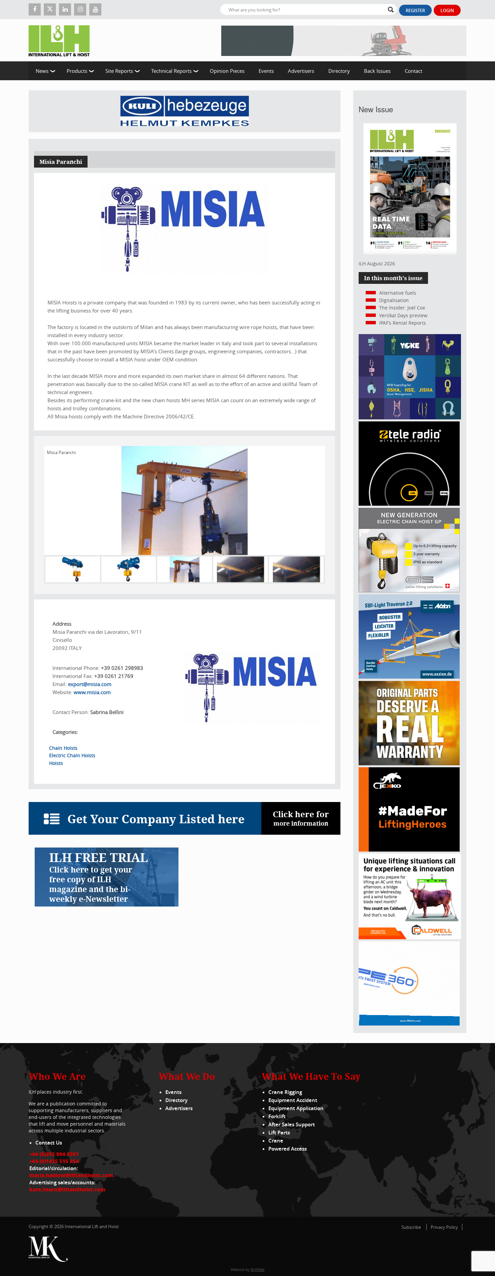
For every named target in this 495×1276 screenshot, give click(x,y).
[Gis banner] (409, 590)
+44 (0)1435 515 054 (54, 1161)
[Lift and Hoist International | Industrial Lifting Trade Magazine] (62, 40)
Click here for (301, 818)
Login (447, 10)
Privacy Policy (444, 1227)
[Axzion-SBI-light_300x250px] (409, 677)
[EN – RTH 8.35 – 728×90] (343, 40)
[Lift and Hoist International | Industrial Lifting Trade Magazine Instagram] (80, 9)
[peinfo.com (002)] (409, 1023)
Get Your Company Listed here (155, 819)
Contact (413, 70)
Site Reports (119, 70)
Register (415, 10)
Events (266, 70)
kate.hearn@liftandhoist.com (67, 1189)
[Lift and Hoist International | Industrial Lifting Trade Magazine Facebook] (35, 9)
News (42, 70)
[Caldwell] (410, 937)
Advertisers (301, 70)
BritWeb (258, 1269)
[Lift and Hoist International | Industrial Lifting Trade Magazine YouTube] (95, 9)
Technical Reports (171, 70)
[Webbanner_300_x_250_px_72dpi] (409, 504)
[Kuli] (184, 111)
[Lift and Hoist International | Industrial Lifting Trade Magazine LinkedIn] (65, 9)
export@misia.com (89, 684)
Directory (339, 70)
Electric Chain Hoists (72, 755)
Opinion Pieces (227, 70)
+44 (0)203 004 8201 (54, 1154)
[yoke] (410, 417)
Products (77, 70)
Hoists (56, 763)
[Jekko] (409, 850)
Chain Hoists (63, 748)
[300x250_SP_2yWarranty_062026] (409, 763)
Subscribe (411, 1227)
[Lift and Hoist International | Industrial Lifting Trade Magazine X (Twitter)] (50, 9)
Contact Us (48, 1142)
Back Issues (377, 70)
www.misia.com (92, 692)
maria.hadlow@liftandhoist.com (71, 1175)
